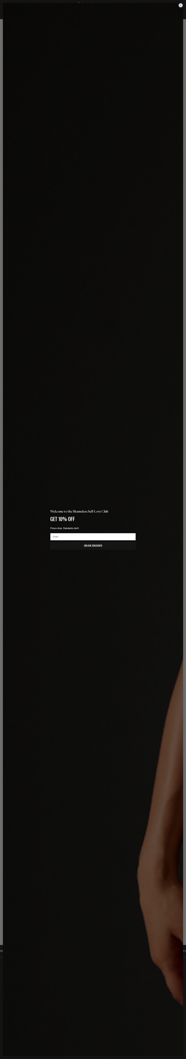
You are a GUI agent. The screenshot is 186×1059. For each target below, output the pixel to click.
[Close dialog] (181, 5)
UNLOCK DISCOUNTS (93, 545)
